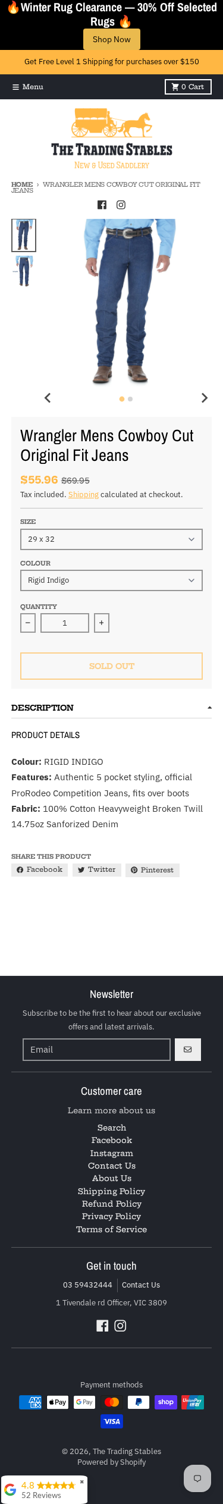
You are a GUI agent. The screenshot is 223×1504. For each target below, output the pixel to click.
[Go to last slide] (48, 398)
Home (22, 185)
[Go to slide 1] (122, 399)
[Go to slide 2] (130, 399)
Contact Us (141, 1285)
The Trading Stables (127, 1451)
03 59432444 (87, 1285)
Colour (35, 563)
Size (28, 522)
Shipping (83, 494)
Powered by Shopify (111, 1462)
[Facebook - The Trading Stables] (102, 204)
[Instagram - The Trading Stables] (121, 204)
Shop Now (112, 39)
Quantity (38, 607)
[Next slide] (204, 398)
